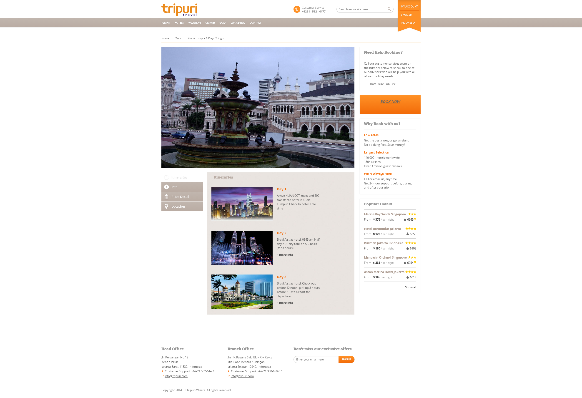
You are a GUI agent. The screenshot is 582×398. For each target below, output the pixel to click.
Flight (165, 23)
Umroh (210, 23)
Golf (222, 23)
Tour (178, 38)
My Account (409, 6)
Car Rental (238, 23)
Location (178, 206)
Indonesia (408, 23)
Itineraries (179, 177)
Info (174, 187)
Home (165, 38)
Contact (255, 23)
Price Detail (180, 196)
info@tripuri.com (176, 376)
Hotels (179, 23)
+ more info (285, 255)
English (406, 15)
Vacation (194, 23)
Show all (410, 287)
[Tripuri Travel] (186, 9)
